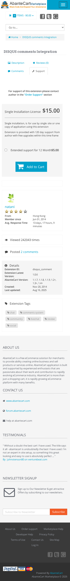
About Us (10, 529)
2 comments (29, 252)
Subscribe (58, 512)
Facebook (42, 16)
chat (12, 312)
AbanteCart (56, 573)
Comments (17, 71)
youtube (56, 16)
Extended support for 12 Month (34, 150)
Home (14, 37)
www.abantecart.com (18, 400)
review (51, 319)
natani (10, 206)
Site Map (54, 539)
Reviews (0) (42, 62)
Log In (35, 545)
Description (17, 62)
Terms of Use (18, 539)
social (12, 325)
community (16, 319)
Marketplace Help (53, 529)
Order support (29, 529)
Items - (22, 15)
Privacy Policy (46, 534)
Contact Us (37, 539)
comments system (32, 312)
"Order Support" (33, 94)
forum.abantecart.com (18, 410)
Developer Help (24, 534)
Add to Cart (35, 167)
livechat (34, 319)
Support (40, 71)
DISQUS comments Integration (39, 37)
